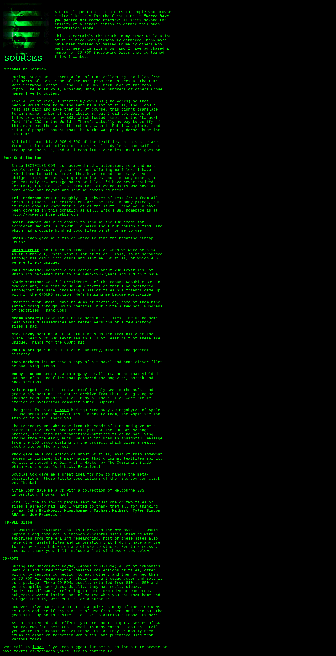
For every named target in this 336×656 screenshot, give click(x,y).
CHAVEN (62, 410)
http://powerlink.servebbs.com (45, 215)
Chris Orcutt (25, 250)
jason (38, 647)
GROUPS (46, 295)
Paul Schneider (28, 270)
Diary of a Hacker (79, 463)
